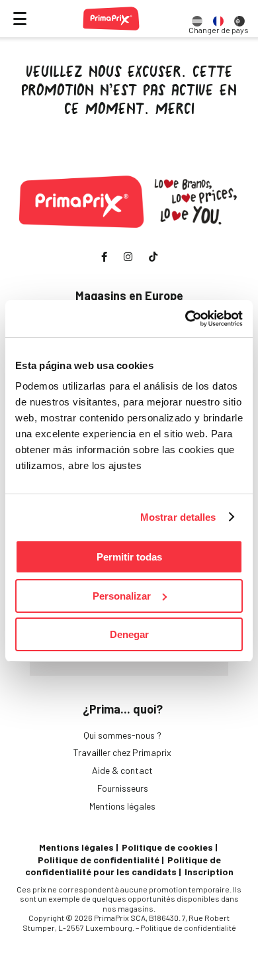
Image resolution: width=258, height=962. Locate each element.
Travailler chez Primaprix (122, 752)
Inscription (209, 871)
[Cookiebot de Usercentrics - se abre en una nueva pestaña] (185, 318)
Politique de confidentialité (98, 859)
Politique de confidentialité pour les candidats (123, 865)
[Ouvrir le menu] (20, 18)
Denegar (129, 634)
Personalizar (122, 596)
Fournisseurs (122, 788)
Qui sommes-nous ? (122, 735)
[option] (197, 18)
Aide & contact (122, 770)
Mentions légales (122, 806)
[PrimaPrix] (111, 18)
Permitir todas (129, 556)
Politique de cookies (167, 847)
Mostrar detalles (178, 517)
